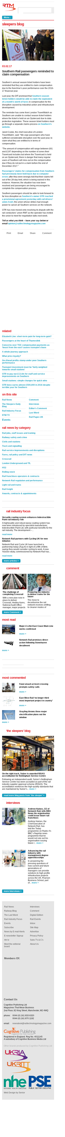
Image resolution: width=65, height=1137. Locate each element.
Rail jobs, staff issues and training (18, 433)
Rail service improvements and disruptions (23, 450)
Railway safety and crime (14, 437)
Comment (46, 233)
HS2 (4, 467)
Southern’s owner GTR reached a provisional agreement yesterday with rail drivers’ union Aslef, (27, 199)
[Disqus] (28, 283)
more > (22, 634)
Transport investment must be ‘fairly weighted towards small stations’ (24, 368)
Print (9, 233)
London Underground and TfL (16, 463)
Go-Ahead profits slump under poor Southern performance (24, 361)
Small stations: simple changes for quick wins (24, 380)
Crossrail (6, 459)
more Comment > (12, 612)
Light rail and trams (11, 485)
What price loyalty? (11, 356)
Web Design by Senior (14, 1092)
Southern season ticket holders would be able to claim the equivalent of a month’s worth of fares (27, 99)
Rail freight (7, 489)
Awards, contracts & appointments (19, 493)
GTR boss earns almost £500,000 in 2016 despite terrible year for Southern (26, 386)
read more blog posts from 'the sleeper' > (24, 795)
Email (20, 233)
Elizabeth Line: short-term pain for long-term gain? (26, 336)
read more (7, 534)
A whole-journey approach (15, 352)
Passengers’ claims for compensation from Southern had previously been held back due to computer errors (28, 174)
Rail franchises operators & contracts (20, 476)
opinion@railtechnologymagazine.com (27, 223)
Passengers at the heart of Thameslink (21, 341)
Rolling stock (8, 472)
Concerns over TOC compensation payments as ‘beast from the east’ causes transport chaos (26, 346)
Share (33, 233)
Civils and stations (11, 442)
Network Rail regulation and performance (22, 480)
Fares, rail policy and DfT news (17, 454)
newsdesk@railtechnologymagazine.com (31, 1023)
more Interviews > (12, 891)
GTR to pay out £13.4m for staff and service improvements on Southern (23, 375)
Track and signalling (12, 446)
